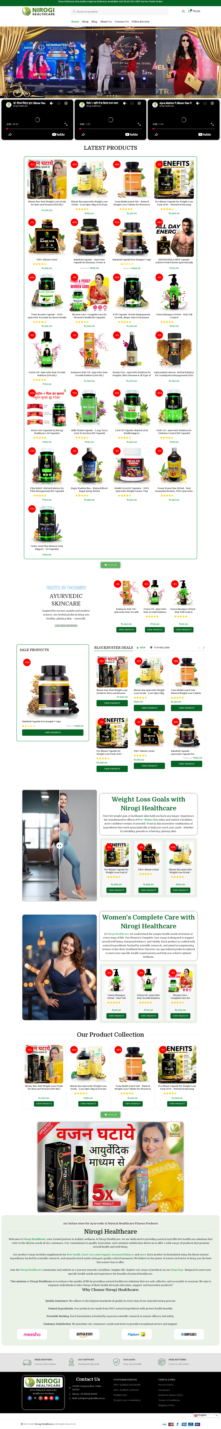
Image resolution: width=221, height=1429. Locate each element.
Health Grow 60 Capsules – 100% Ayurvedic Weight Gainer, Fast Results (131, 491)
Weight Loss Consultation (127, 1400)
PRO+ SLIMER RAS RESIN (127, 1385)
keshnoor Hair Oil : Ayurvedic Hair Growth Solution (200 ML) (126, 612)
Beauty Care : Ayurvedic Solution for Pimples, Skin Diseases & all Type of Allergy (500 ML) (131, 375)
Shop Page (177, 1270)
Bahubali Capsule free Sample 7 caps (131, 259)
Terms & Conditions (169, 1400)
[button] (104, 95)
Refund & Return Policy (170, 1395)
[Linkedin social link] (57, 1398)
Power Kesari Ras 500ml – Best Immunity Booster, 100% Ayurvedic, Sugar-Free (174, 491)
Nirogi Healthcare (118, 934)
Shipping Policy (166, 1405)
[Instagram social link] (40, 1398)
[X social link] (35, 1398)
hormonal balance (122, 1254)
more (143, 1254)
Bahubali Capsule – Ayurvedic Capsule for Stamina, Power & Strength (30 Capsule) (89, 262)
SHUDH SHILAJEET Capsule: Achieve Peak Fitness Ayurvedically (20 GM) (174, 262)
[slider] (59, 845)
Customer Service (125, 1379)
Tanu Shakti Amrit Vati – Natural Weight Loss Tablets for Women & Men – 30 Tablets (132, 204)
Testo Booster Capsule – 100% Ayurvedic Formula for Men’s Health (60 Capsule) (47, 317)
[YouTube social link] (46, 1398)
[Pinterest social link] (51, 1398)
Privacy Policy (165, 1385)
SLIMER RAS (120, 1395)
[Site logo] (39, 11)
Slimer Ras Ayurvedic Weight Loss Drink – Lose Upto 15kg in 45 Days (149, 693)
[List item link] (88, 1394)
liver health (74, 1254)
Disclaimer (164, 1390)
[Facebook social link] (30, 1398)
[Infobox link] (42, 1362)
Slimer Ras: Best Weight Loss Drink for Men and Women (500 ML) (112, 693)
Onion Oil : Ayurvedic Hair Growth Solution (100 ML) (154, 612)
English (202, 1415)
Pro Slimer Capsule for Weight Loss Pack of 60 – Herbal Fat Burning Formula (174, 204)
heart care (88, 1254)
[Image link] (43, 1382)
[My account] (183, 11)
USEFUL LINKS (166, 1379)
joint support (103, 1254)
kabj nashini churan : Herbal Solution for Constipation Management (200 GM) (174, 375)
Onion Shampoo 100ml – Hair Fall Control (116, 998)
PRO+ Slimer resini (47, 259)
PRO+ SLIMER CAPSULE (126, 1390)
